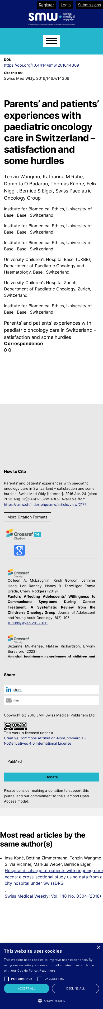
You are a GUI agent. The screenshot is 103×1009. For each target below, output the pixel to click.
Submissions (89, 4)
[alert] (51, 976)
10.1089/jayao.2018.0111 (28, 623)
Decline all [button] (75, 988)
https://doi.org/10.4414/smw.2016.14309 (41, 65)
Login (66, 4)
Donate (51, 777)
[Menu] (51, 41)
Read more (47, 970)
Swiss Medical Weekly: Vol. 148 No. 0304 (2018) (53, 896)
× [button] (98, 947)
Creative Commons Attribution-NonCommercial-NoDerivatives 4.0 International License (45, 740)
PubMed (14, 761)
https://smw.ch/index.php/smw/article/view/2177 (45, 504)
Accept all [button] (26, 988)
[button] (51, 690)
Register (46, 4)
